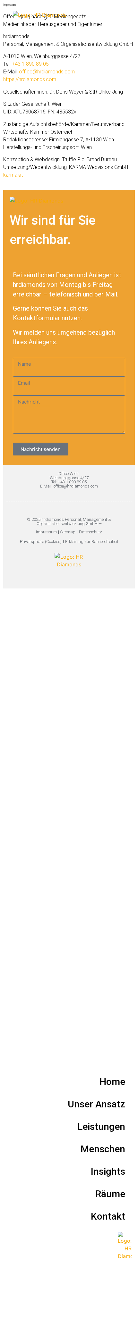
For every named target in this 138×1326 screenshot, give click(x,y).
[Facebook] (76, 577)
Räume (110, 1193)
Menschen (103, 1149)
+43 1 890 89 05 (30, 64)
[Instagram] (69, 577)
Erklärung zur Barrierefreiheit (91, 541)
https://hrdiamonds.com (29, 79)
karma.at (13, 175)
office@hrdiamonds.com (47, 72)
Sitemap (67, 532)
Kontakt (108, 1216)
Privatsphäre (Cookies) (41, 541)
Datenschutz (90, 532)
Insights (108, 1171)
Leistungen (101, 1126)
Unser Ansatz (96, 1104)
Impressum (46, 532)
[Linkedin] (62, 577)
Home (112, 1081)
